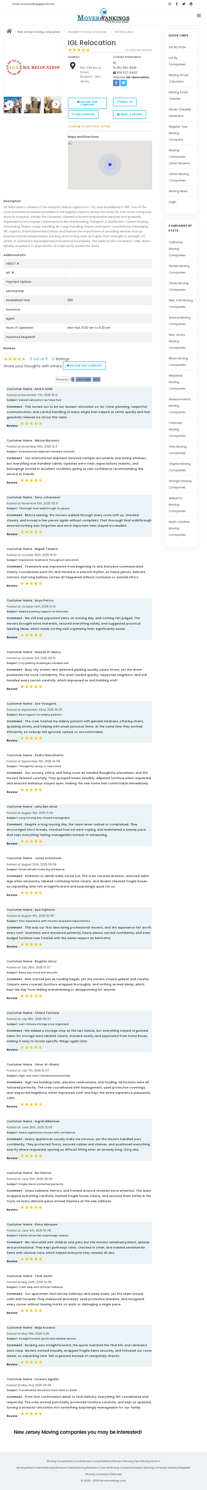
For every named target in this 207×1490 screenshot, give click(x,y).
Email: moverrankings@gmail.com (34, 4)
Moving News (178, 191)
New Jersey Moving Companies (177, 341)
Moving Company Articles (161, 1468)
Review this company (89, 103)
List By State (177, 47)
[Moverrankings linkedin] (190, 4)
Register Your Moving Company (178, 133)
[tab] (108, 137)
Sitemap (116, 1474)
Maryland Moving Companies (177, 382)
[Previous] (10, 104)
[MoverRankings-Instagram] (169, 4)
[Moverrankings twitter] (183, 4)
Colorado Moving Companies (177, 429)
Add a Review (85, 114)
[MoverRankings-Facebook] (176, 4)
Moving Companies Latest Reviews (179, 156)
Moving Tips (131, 1461)
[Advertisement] (34, 143)
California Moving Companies (177, 248)
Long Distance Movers (107, 1461)
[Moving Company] (9, 32)
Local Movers (83, 1461)
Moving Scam (150, 1461)
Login (172, 202)
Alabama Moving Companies (177, 504)
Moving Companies (60, 1461)
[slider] (79, 50)
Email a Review (131, 114)
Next (96, 379)
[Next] (56, 104)
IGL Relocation (92, 43)
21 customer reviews (138, 50)
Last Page (83, 379)
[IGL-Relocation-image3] (33, 105)
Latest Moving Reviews (83, 1468)
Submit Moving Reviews (51, 1468)
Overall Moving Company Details (120, 1468)
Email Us (126, 102)
